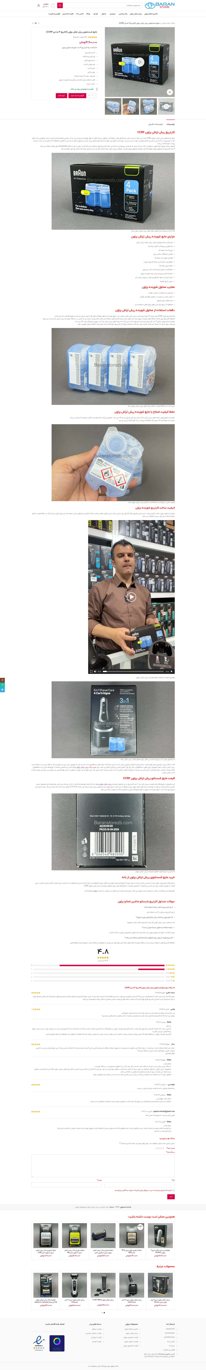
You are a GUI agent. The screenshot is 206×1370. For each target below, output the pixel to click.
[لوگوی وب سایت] (160, 5)
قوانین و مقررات (169, 1350)
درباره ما (172, 1346)
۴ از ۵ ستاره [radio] (158, 1148)
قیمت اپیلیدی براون (131, 1337)
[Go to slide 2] (101, 1312)
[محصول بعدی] (32, 23)
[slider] (133, 671)
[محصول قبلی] (38, 23)
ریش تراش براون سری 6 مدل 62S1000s (74, 1301)
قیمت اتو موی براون (131, 1346)
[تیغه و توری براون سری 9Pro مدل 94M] (131, 1235)
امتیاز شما (171, 1148)
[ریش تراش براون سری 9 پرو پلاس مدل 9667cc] (160, 1285)
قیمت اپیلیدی (96, 1337)
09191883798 (170, 1329)
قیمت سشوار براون (131, 1341)
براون (95, 891)
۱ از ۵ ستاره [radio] (163, 1148)
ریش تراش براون (105, 784)
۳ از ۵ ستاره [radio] (160, 1148)
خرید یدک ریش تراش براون (86, 767)
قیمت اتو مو (96, 1341)
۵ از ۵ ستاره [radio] (156, 1148)
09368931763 (170, 1333)
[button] (172, 106)
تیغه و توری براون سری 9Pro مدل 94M (132, 1251)
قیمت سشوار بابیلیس (93, 1333)
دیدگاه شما (170, 1152)
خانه (173, 23)
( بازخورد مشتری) (80, 37)
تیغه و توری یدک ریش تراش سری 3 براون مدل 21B (74, 1251)
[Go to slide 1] (104, 1312)
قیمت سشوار (96, 1329)
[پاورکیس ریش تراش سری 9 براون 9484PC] (160, 1235)
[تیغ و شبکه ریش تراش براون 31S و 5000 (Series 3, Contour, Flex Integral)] (45, 1285)
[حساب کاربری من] (38, 5)
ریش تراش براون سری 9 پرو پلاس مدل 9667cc (160, 1301)
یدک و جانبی (165, 23)
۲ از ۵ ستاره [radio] (162, 1148)
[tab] (170, 123)
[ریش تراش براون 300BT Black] (103, 1285)
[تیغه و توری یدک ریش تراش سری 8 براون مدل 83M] (45, 1235)
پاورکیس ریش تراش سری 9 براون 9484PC (160, 1251)
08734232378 (169, 1337)
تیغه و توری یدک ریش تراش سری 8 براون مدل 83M (46, 1251)
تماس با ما (171, 1341)
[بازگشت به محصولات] (35, 23)
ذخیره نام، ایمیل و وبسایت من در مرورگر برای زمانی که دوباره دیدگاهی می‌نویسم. (143, 1190)
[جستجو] (60, 5)
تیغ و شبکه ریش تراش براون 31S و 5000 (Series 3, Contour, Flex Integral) (46, 1302)
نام (173, 1180)
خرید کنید (61, 96)
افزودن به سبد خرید (77, 96)
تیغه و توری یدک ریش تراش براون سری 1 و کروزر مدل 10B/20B (103, 1252)
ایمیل (99, 1180)
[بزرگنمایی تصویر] (170, 92)
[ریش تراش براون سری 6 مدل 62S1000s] (74, 1285)
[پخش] (171, 672)
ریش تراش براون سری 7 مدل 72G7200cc (132, 1301)
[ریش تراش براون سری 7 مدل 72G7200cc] (131, 1285)
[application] (131, 597)
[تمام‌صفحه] (91, 672)
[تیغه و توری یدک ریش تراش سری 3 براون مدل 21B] (74, 1235)
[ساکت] (95, 672)
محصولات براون (80, 1207)
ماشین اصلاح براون (131, 1329)
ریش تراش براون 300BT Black (103, 1300)
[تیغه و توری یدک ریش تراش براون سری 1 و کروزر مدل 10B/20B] (103, 1235)
